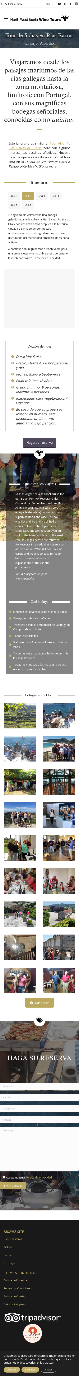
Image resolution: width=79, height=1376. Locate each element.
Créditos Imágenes (15, 1304)
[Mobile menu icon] (6, 18)
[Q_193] (20, 715)
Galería (8, 1247)
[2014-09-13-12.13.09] (20, 815)
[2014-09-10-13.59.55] (20, 848)
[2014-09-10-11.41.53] (59, 848)
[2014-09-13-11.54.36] (59, 815)
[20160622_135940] (59, 914)
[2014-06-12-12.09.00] (20, 749)
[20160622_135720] (59, 947)
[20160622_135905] (20, 947)
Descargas (10, 1263)
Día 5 (14, 204)
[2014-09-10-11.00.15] (20, 782)
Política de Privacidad (39, 1177)
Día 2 (28, 196)
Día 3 (42, 196)
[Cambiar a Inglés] (47, 4)
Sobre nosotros (13, 1239)
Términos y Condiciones (18, 1288)
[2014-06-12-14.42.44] (59, 715)
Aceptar (11, 1369)
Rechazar (30, 1369)
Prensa (8, 1255)
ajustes (49, 1362)
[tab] (14, 196)
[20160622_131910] (20, 980)
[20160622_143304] (59, 881)
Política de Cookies (15, 1296)
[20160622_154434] (20, 881)
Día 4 (55, 196)
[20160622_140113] (20, 914)
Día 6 (28, 204)
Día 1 (14, 196)
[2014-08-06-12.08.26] (59, 782)
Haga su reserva (39, 442)
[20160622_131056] (59, 980)
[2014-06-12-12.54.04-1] (59, 749)
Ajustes (48, 1369)
